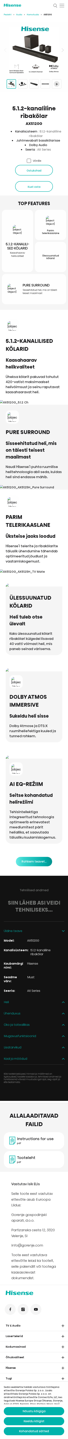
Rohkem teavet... (34, 861)
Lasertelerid (14, 1336)
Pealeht (8, 14)
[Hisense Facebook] (10, 1309)
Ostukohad (34, 170)
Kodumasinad (16, 1347)
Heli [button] (6, 1002)
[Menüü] (62, 5)
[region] (34, 50)
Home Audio (33, 14)
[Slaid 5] (56, 84)
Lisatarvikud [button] (12, 1048)
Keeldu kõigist (34, 1421)
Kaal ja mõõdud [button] (15, 1059)
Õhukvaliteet (15, 1357)
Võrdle (37, 161)
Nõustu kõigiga (34, 1411)
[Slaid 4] (45, 84)
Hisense (11, 1368)
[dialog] (34, 1410)
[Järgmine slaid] (62, 50)
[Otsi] (55, 5)
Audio (19, 14)
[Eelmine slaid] (5, 50)
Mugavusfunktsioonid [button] (20, 1036)
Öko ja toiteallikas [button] (17, 1025)
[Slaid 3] (34, 84)
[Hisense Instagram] (23, 1309)
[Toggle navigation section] (63, 1326)
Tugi (9, 1378)
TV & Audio (13, 1325)
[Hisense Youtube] (35, 1309)
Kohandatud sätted (34, 1431)
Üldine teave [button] (13, 931)
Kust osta (34, 187)
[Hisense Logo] (26, 5)
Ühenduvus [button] (12, 1014)
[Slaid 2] (22, 84)
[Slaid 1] (11, 84)
